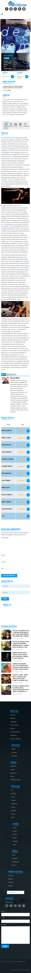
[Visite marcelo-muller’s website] (5, 380)
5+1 (12, 790)
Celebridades (13, 721)
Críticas (14, 827)
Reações (10, 886)
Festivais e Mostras (15, 732)
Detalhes (11, 126)
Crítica (6, 126)
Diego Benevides (6, 473)
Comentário (5, 537)
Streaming (15, 841)
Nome (3, 555)
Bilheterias (12, 718)
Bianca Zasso (6, 487)
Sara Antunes (8, 171)
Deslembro (8, 56)
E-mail (3, 562)
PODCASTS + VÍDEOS (15, 780)
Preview (13, 814)
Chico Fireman (6, 480)
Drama (14, 64)
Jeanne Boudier (6, 156)
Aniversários (14, 756)
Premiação (10, 882)
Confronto (13, 793)
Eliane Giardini (21, 346)
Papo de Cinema (9, 961)
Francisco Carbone (7, 459)
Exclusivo (12, 728)
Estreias (14, 838)
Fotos (15, 126)
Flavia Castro (12, 61)
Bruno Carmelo (6, 502)
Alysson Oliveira (7, 509)
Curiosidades (25, 126)
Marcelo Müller (15, 378)
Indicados (10, 879)
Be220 (23, 961)
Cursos (13, 797)
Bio (4, 374)
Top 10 (12, 817)
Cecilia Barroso (6, 452)
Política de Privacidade (24, 969)
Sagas (14, 844)
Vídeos (20, 126)
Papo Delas (14, 810)
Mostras (13, 807)
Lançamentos (13, 735)
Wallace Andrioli (7, 494)
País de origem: (8, 68)
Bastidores (13, 715)
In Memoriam (14, 803)
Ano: (5, 66)
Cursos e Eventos (14, 725)
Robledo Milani (6, 445)
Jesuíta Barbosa (8, 225)
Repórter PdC (13, 773)
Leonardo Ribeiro (7, 466)
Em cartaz (15, 834)
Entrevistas (14, 752)
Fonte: (3, 90)
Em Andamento (15, 862)
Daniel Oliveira (6, 437)
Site (2, 568)
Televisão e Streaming (15, 738)
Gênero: (6, 64)
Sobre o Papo (14, 969)
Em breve (15, 831)
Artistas (13, 749)
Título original (7, 63)
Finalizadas (14, 858)
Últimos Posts (12, 374)
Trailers (12, 776)
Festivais (13, 800)
